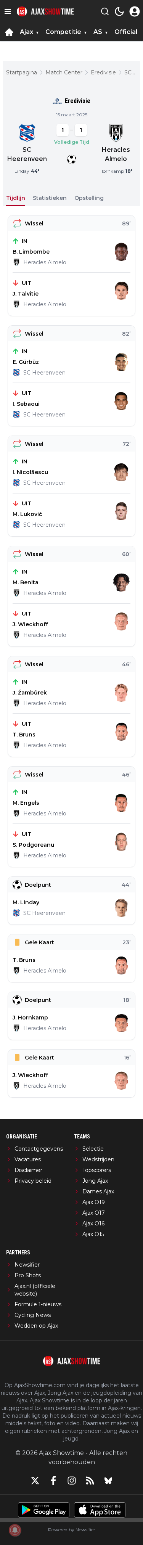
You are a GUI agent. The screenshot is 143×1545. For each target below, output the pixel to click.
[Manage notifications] (15, 1530)
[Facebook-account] (53, 1480)
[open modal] (134, 11)
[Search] (104, 11)
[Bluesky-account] (108, 1480)
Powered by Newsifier (71, 1529)
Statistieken (50, 198)
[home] (9, 32)
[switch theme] (119, 11)
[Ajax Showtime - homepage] (45, 11)
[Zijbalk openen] (7, 11)
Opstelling (89, 198)
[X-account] (35, 1480)
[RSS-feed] (90, 1480)
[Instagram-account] (71, 1480)
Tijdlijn (15, 198)
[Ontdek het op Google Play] (43, 1510)
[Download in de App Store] (99, 1510)
